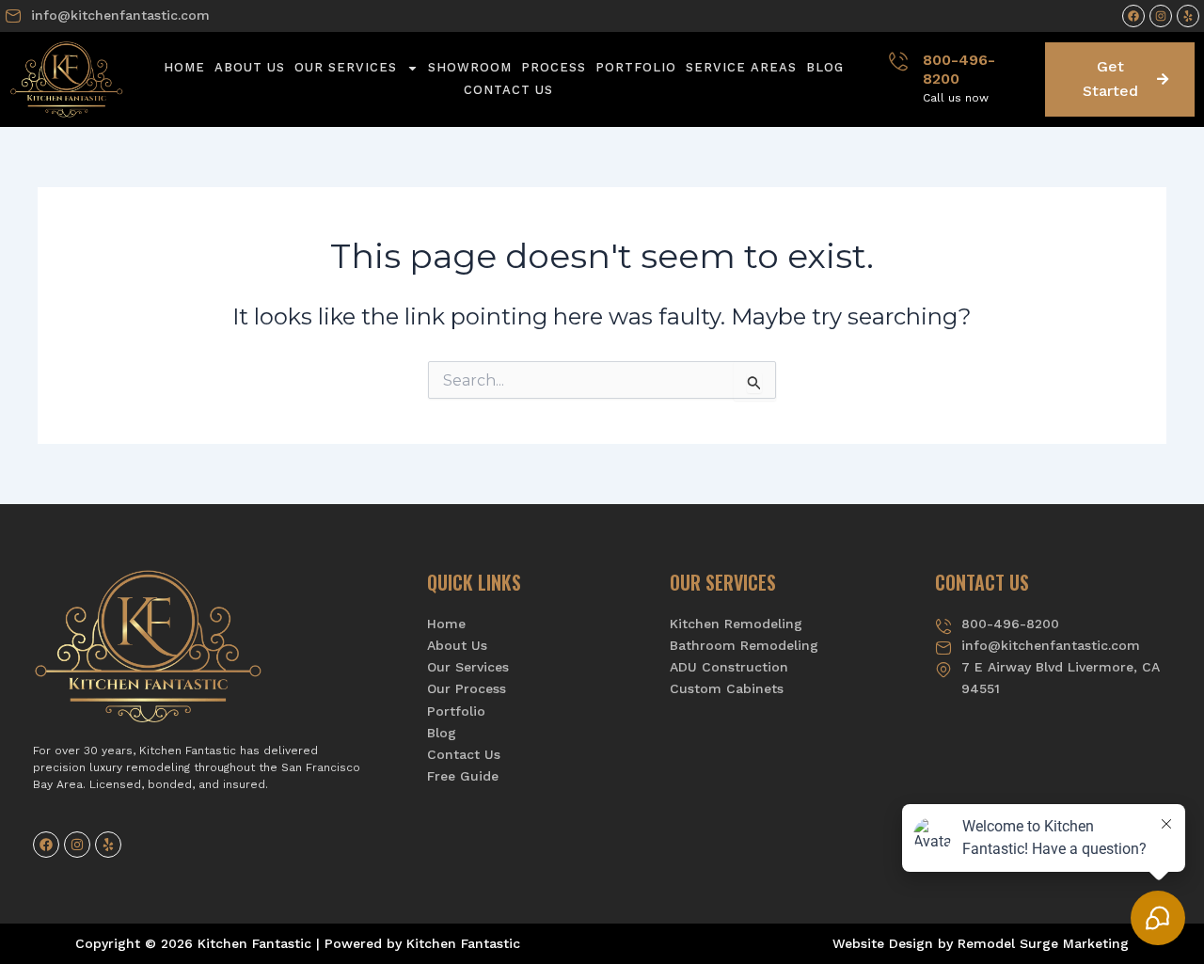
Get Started (1110, 78)
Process (553, 67)
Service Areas (741, 67)
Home (184, 67)
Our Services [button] (345, 67)
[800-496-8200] (898, 61)
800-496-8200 (959, 69)
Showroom (470, 67)
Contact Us (508, 90)
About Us (249, 67)
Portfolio (635, 67)
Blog (825, 67)
